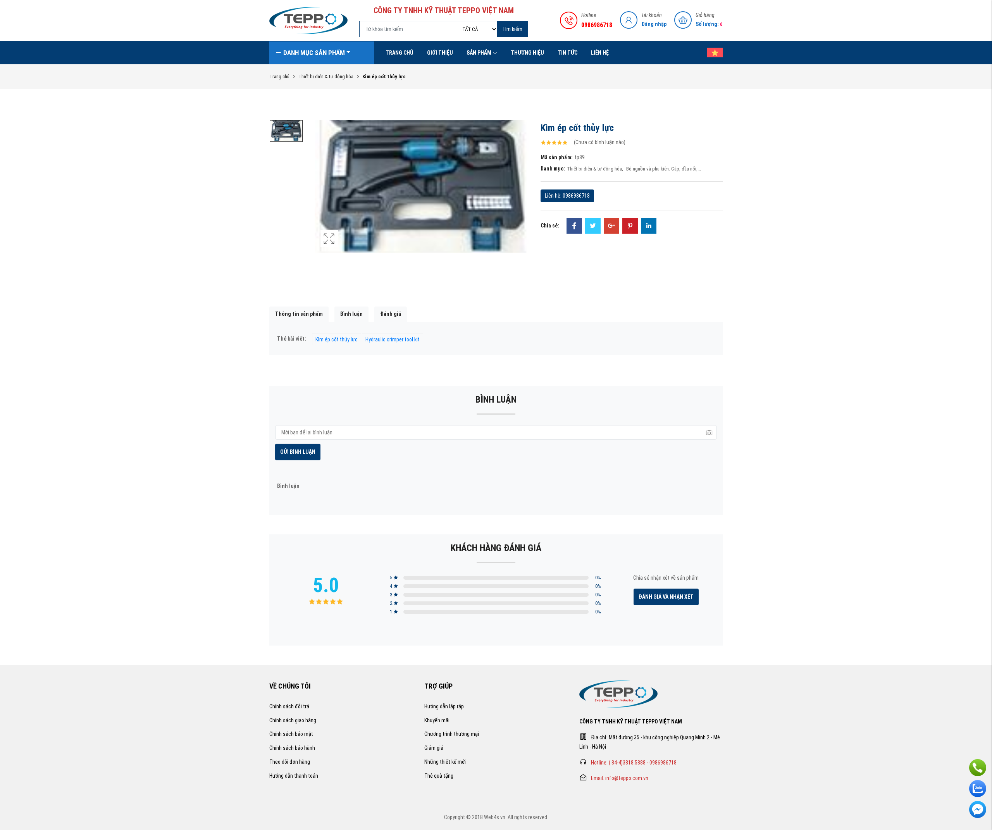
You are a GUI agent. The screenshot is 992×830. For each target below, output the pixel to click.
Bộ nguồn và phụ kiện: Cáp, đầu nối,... (663, 169)
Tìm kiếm (512, 29)
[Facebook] (574, 227)
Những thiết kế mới (445, 762)
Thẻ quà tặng (438, 776)
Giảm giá (433, 748)
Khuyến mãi (437, 720)
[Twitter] (593, 227)
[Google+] (611, 227)
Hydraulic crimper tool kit (392, 339)
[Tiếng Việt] (711, 52)
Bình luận (351, 314)
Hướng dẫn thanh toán (293, 776)
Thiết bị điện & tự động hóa (325, 76)
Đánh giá (390, 314)
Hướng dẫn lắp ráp (444, 706)
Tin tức (567, 53)
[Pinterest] (630, 227)
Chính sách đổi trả (289, 706)
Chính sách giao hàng (292, 720)
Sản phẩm (479, 53)
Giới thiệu (440, 53)
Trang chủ (399, 53)
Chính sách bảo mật (291, 734)
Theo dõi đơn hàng (289, 762)
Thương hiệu (527, 53)
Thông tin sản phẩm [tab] (299, 314)
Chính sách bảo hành (292, 748)
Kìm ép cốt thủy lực (336, 339)
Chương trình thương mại (451, 734)
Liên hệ (600, 53)
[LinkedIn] (648, 227)
